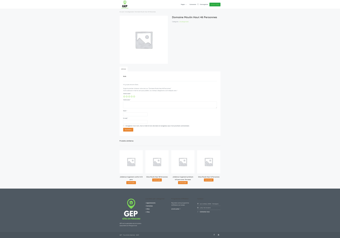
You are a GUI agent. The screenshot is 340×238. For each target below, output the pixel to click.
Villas (148, 212)
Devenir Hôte (215, 4)
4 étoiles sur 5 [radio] (132, 96)
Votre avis (127, 100)
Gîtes (148, 209)
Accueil (122, 11)
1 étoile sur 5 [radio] (124, 96)
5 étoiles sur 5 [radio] (134, 96)
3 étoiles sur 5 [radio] (129, 96)
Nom (125, 111)
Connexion (192, 4)
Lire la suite (131, 182)
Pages (183, 4)
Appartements (150, 203)
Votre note (127, 93)
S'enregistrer (204, 4)
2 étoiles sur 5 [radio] (127, 96)
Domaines (149, 206)
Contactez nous (205, 212)
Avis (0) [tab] (123, 69)
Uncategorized (129, 11)
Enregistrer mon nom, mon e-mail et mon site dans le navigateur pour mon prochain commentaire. (157, 126)
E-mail (125, 118)
